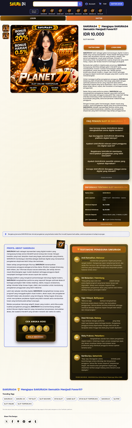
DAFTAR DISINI (94, 47)
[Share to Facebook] (12, 421)
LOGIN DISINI (116, 47)
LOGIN (33, 18)
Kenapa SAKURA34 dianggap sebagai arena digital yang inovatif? (106, 170)
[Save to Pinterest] (23, 421)
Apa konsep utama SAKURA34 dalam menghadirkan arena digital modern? (106, 129)
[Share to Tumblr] (35, 421)
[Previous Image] (12, 59)
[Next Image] (76, 59)
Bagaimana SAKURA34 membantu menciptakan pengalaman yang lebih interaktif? (106, 153)
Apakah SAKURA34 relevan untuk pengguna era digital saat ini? (106, 145)
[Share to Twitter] (6, 421)
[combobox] (55, 4)
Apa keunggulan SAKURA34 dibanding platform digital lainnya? (106, 137)
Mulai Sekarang (36, 337)
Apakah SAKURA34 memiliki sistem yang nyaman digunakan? (106, 162)
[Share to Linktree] (18, 421)
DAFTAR (99, 18)
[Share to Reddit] (29, 421)
